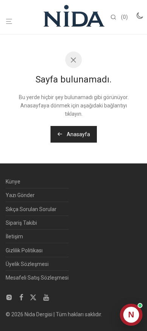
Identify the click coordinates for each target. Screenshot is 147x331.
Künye (13, 182)
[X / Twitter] (33, 297)
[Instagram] (9, 297)
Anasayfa (78, 134)
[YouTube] (46, 297)
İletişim (14, 236)
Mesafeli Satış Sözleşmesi (37, 278)
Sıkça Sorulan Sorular (31, 209)
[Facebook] (21, 297)
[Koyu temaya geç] (139, 15)
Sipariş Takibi (21, 223)
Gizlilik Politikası (24, 250)
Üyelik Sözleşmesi (27, 264)
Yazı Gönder (20, 195)
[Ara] (115, 17)
